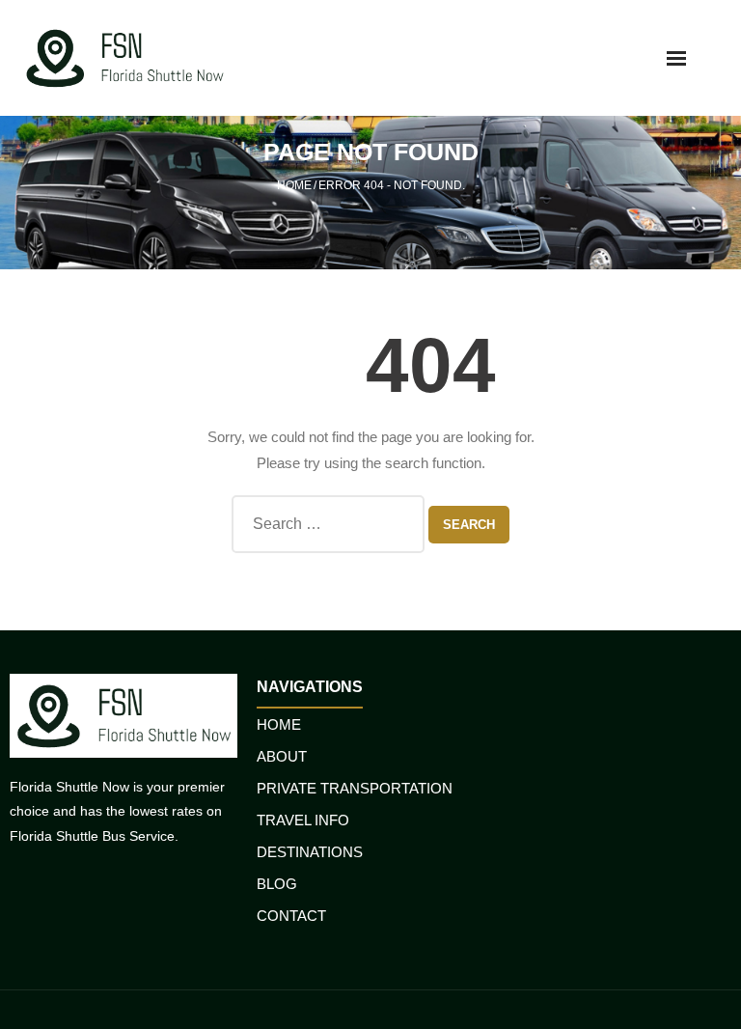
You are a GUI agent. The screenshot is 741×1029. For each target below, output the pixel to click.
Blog (277, 884)
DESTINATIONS (310, 852)
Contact (291, 915)
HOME (279, 724)
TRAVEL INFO (303, 820)
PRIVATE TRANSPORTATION (355, 788)
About (282, 756)
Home (294, 185)
